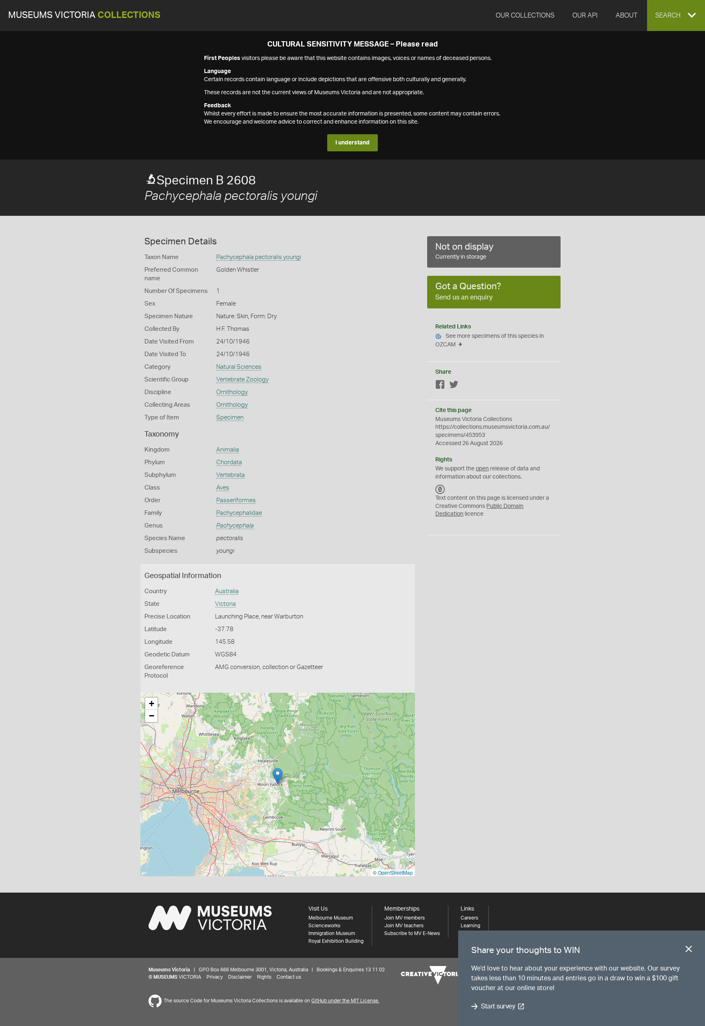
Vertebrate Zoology (242, 380)
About (626, 15)
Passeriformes (236, 500)
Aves (222, 488)
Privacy (214, 977)
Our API (585, 15)
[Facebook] (440, 386)
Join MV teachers (403, 925)
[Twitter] (454, 386)
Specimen (230, 417)
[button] (676, 15)
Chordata (229, 462)
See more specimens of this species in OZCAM (489, 340)
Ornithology (232, 392)
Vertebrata (230, 475)
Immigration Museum (331, 933)
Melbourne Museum (330, 917)
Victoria (225, 604)
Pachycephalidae (239, 513)
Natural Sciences (239, 367)
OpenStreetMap (395, 872)
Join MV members (404, 917)
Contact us (289, 977)
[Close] (688, 950)
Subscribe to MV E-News (412, 933)
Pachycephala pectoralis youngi (258, 257)
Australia (227, 591)
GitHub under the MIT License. (345, 1000)
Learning (470, 925)
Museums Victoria (84, 15)
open (482, 469)
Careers (469, 917)
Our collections (525, 15)
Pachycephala (235, 526)
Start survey (498, 1006)
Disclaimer (240, 977)
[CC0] (440, 489)
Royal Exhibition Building (336, 941)
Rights (264, 977)
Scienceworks (324, 925)
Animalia (227, 450)
